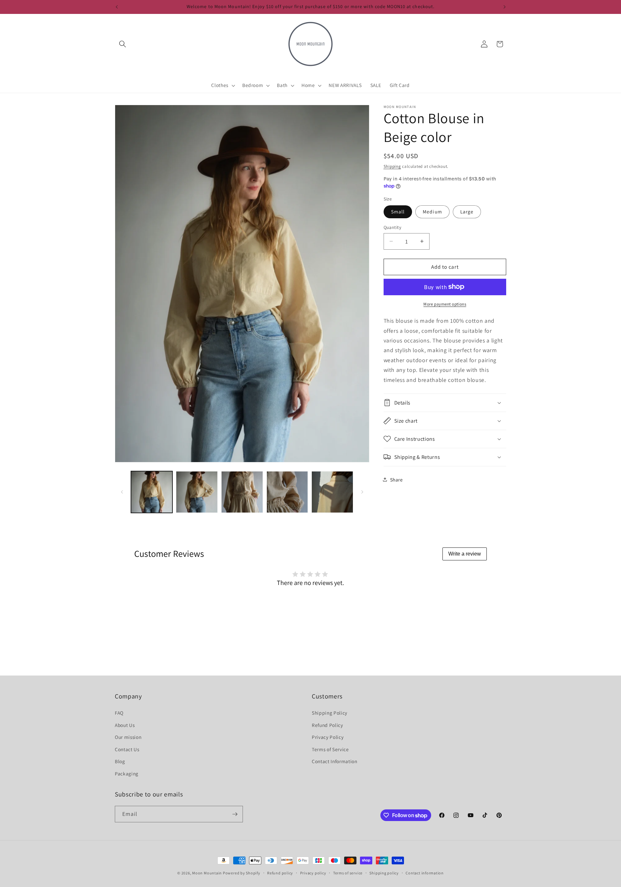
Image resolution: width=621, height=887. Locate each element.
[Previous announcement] (117, 7)
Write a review (464, 554)
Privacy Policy (327, 737)
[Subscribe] (235, 814)
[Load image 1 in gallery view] (152, 492)
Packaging (126, 773)
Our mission (128, 737)
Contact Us (127, 749)
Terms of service (348, 873)
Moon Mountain (207, 873)
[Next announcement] (504, 7)
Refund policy (280, 873)
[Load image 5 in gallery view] (332, 492)
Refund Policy (327, 725)
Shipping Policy (329, 712)
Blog (120, 761)
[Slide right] (362, 492)
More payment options (444, 304)
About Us (125, 725)
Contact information (425, 873)
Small (398, 211)
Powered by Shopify (241, 873)
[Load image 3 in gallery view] (242, 492)
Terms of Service (330, 749)
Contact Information (334, 761)
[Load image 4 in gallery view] (287, 492)
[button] (122, 44)
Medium (432, 211)
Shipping (392, 166)
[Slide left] (122, 492)
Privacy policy (313, 873)
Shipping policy (384, 873)
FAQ (119, 712)
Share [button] (396, 479)
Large (467, 211)
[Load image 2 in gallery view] (197, 492)
